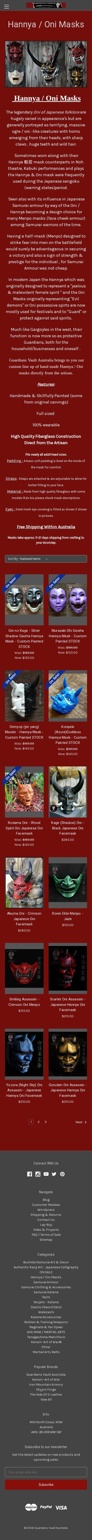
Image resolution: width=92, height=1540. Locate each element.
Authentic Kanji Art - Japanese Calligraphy (46, 1267)
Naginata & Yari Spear (46, 1327)
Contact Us (46, 1220)
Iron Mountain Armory (46, 1385)
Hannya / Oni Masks (46, 1277)
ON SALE (46, 1272)
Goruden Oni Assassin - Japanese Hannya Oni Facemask (68, 1090)
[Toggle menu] (6, 6)
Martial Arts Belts (46, 1352)
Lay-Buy (46, 1225)
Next (79, 1122)
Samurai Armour (46, 1282)
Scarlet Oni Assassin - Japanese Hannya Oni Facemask (68, 1004)
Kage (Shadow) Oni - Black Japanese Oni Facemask (67, 828)
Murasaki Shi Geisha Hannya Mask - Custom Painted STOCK (68, 635)
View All (46, 1399)
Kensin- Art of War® (46, 1342)
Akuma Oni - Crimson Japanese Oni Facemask (24, 918)
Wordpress (46, 1210)
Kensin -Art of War (46, 1380)
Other (46, 1347)
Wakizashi (46, 1312)
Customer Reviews (46, 1205)
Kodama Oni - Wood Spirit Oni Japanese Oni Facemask (24, 828)
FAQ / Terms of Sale (46, 1235)
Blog (46, 1200)
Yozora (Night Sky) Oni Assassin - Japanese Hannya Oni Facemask (24, 1090)
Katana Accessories (46, 1317)
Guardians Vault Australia (46, 1375)
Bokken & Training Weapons (46, 1322)
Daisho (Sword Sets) (46, 1307)
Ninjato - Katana (46, 1302)
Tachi (46, 1297)
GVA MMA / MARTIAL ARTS (46, 1332)
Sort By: (13, 559)
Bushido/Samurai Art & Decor (46, 1262)
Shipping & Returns (46, 1215)
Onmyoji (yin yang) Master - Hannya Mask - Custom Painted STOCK (24, 732)
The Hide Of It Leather (46, 1395)
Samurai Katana (46, 1292)
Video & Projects (46, 1230)
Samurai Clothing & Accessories (46, 1287)
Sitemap (46, 1240)
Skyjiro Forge (46, 1390)
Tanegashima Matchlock (46, 1337)
